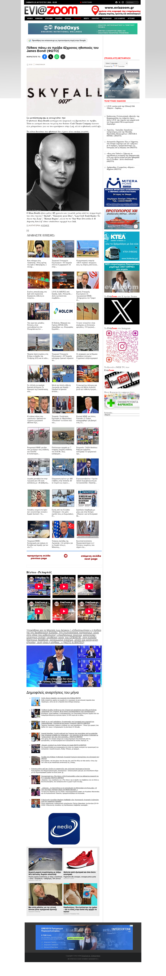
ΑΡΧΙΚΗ (30, 18)
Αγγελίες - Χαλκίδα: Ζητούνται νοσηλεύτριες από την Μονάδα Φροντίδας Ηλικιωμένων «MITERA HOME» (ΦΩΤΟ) (122, 133)
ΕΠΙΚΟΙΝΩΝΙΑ (107, 18)
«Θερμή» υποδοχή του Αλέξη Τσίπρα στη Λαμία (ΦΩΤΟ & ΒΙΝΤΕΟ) (63, 745)
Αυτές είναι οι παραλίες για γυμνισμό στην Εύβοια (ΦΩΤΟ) (61, 698)
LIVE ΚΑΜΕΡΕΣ (119, 18)
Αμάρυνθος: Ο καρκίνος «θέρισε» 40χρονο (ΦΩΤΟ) (121, 168)
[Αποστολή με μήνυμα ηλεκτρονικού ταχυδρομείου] (27, 230)
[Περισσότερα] (62, 56)
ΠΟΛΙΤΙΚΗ (58, 18)
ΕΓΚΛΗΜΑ (49, 18)
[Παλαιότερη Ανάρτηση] (91, 560)
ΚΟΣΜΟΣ (45, 226)
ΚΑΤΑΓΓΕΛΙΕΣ (87, 2)
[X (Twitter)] (120, 2)
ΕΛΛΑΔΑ (68, 18)
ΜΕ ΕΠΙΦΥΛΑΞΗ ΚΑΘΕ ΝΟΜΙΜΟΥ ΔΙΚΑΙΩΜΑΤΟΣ (83, 959)
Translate (121, 66)
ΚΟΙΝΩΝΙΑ (39, 18)
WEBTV (86, 18)
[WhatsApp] (56, 56)
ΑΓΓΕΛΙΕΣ (131, 18)
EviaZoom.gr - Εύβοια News (91, 956)
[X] (50, 56)
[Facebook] (116, 2)
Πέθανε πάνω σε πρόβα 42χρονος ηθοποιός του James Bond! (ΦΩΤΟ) (63, 49)
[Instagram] (123, 2)
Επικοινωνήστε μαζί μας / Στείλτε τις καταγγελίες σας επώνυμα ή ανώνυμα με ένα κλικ (60, 769)
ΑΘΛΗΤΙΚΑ (95, 18)
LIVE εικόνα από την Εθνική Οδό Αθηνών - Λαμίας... (121, 107)
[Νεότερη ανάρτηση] (38, 560)
